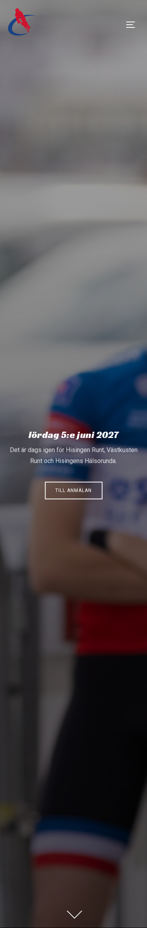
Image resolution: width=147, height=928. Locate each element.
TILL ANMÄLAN (73, 490)
